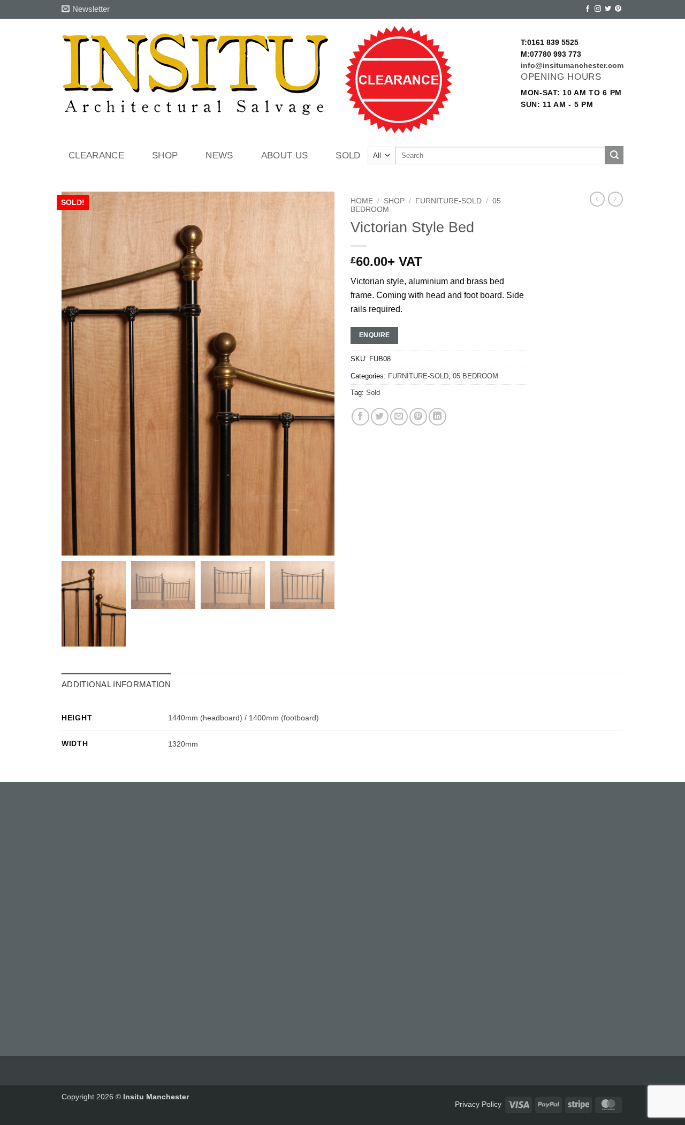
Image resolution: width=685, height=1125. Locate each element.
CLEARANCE (96, 155)
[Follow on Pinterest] (618, 9)
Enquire (374, 335)
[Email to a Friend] (399, 416)
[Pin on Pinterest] (418, 416)
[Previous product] (615, 199)
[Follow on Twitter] (608, 9)
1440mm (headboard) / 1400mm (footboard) (243, 717)
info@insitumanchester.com (572, 66)
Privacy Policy (478, 1104)
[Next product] (597, 199)
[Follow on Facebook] (587, 9)
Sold (348, 155)
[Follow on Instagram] (598, 9)
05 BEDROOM (475, 376)
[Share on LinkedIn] (437, 416)
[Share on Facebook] (360, 416)
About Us (284, 155)
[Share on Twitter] (380, 416)
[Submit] (614, 155)
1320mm (183, 744)
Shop (165, 155)
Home (362, 201)
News (219, 155)
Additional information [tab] (116, 684)
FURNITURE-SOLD (448, 201)
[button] (86, 9)
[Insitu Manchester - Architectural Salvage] (195, 74)
